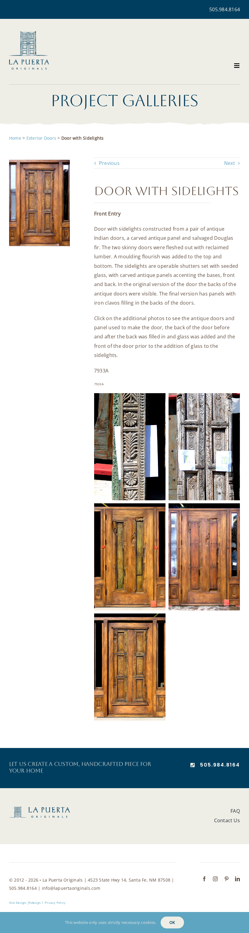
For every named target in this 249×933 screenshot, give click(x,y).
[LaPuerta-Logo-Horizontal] (39, 808)
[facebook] (204, 878)
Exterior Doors (41, 138)
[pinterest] (226, 878)
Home (15, 138)
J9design (34, 902)
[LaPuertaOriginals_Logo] (29, 33)
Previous (109, 163)
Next (229, 163)
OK (172, 922)
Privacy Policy (55, 902)
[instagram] (215, 878)
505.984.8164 (224, 9)
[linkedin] (237, 878)
